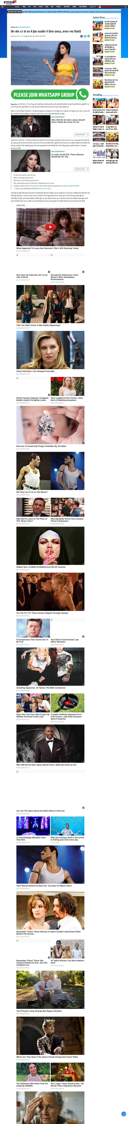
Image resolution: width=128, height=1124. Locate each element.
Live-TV (92, 6)
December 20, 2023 (44, 188)
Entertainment (24, 27)
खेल (52, 6)
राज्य (34, 6)
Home (17, 6)
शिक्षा (47, 6)
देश (29, 6)
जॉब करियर (67, 6)
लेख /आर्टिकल (83, 6)
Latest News (99, 17)
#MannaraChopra (30, 186)
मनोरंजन (58, 6)
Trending (97, 94)
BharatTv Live (17, 36)
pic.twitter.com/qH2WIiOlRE (70, 186)
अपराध (40, 6)
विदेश (23, 6)
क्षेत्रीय (74, 6)
